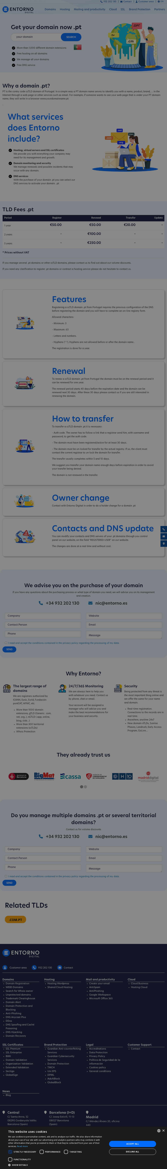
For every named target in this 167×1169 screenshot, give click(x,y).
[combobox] (158, 1130)
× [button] (163, 1130)
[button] (56, 1165)
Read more (22, 1146)
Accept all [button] (132, 1143)
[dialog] (83, 1148)
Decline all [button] (132, 1151)
